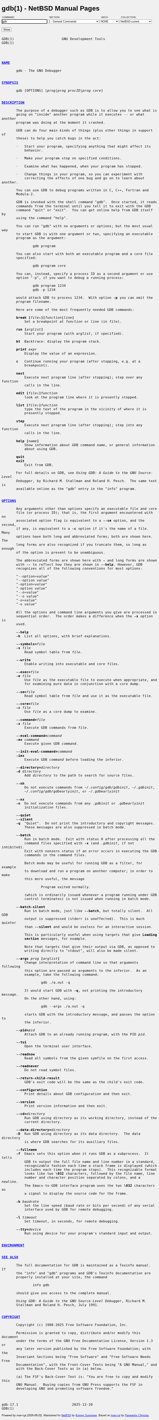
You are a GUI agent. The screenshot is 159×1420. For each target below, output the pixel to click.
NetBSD (66, 1415)
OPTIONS (9, 501)
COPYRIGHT (11, 1317)
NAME (6, 63)
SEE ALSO (10, 1257)
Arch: (106, 17)
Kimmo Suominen (86, 1415)
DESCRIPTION (13, 103)
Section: (55, 17)
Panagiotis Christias (137, 1415)
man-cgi (115, 1415)
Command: (9, 17)
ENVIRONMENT (13, 1245)
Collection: (128, 17)
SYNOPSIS (10, 83)
